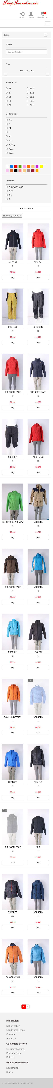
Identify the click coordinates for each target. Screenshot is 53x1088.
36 (10, 88)
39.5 (32, 101)
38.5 (32, 97)
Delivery (10, 1057)
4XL (11, 149)
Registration (12, 1068)
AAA (11, 191)
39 (10, 101)
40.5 (32, 105)
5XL (11, 153)
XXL (11, 140)
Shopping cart (42, 15)
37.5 (32, 93)
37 (10, 93)
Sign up (31, 17)
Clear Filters (27, 208)
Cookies (10, 1034)
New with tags (16, 187)
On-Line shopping (16, 1049)
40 (10, 105)
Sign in (22, 17)
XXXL (12, 145)
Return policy (13, 1026)
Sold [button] (38, 732)
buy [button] (12, 277)
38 (10, 97)
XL (10, 136)
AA (10, 195)
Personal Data (13, 1053)
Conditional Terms (15, 1030)
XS (10, 120)
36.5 (32, 88)
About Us (11, 1038)
